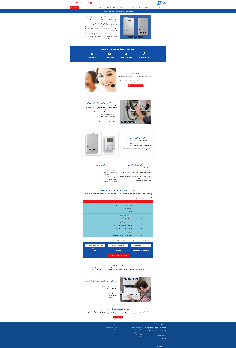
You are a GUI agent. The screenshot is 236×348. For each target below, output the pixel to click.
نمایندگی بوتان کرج (137, 332)
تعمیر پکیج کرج (113, 332)
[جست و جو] (91, 3)
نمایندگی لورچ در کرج (137, 337)
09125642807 (159, 341)
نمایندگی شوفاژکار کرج (137, 329)
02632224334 (160, 335)
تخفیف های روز (74, 7)
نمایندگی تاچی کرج (137, 334)
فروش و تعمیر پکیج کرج (111, 327)
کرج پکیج (157, 346)
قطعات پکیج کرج (113, 329)
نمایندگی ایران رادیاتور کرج (136, 327)
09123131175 (160, 338)
